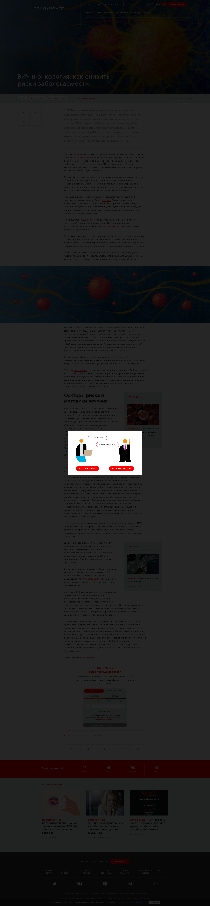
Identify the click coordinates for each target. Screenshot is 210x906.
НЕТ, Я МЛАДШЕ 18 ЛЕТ (121, 468)
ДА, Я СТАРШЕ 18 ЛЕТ (87, 468)
